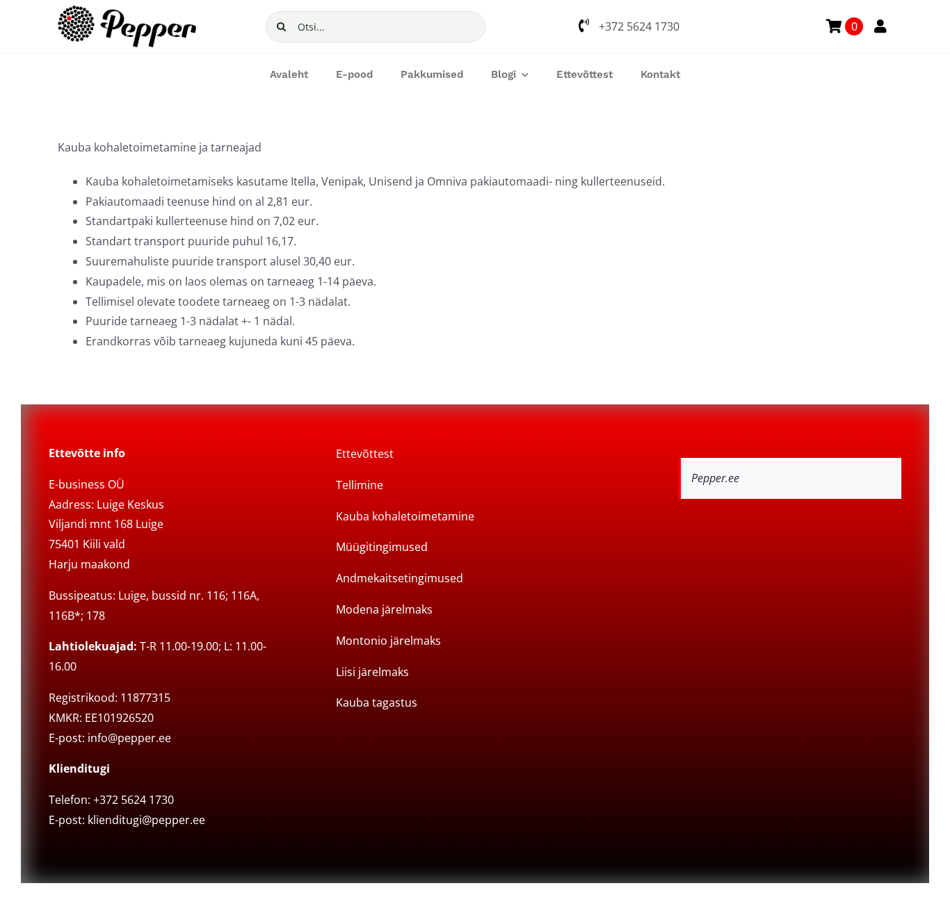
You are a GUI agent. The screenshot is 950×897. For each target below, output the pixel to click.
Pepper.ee (715, 478)
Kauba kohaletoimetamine (405, 516)
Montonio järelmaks (388, 640)
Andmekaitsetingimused (399, 578)
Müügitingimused (382, 546)
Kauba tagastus (376, 702)
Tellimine (359, 485)
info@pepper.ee (129, 738)
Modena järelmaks (384, 609)
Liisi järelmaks (372, 672)
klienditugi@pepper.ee (146, 820)
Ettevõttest (365, 453)
